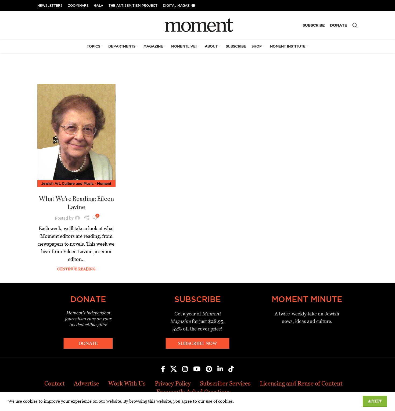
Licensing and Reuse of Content (301, 383)
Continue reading (76, 269)
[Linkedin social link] (220, 369)
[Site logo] (197, 24)
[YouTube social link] (197, 369)
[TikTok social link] (231, 369)
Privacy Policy (173, 383)
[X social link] (173, 369)
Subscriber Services (225, 383)
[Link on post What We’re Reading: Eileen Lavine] (76, 134)
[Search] (355, 25)
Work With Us (127, 383)
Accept (375, 401)
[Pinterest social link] (209, 369)
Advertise (86, 383)
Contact (54, 383)
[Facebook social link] (163, 369)
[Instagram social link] (185, 369)
